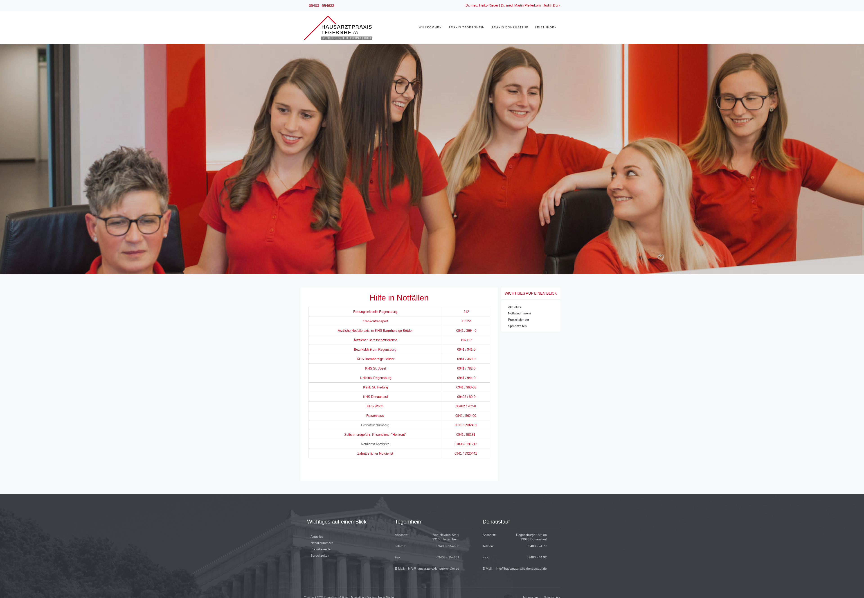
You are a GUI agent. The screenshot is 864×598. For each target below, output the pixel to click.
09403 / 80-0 (466, 397)
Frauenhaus (375, 415)
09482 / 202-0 (466, 406)
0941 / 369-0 (466, 359)
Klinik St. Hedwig (375, 387)
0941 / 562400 (465, 415)
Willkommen (430, 27)
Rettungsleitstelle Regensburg (375, 312)
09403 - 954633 (447, 546)
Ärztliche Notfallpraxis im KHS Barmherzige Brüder (375, 330)
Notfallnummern (519, 313)
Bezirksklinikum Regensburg (375, 349)
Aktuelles (514, 307)
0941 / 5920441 (465, 453)
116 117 (466, 340)
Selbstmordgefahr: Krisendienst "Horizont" (375, 434)
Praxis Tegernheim (467, 27)
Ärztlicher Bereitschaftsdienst (375, 340)
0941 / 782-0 (466, 368)
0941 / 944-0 (466, 378)
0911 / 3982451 (466, 425)
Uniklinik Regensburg (375, 378)
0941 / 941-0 (465, 349)
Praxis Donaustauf (510, 27)
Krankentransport (375, 321)
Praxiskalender (518, 319)
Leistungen (546, 27)
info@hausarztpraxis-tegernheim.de (433, 568)
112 (466, 312)
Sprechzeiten (517, 326)
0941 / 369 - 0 (466, 330)
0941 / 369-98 (466, 387)
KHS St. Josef (375, 368)
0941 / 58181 (465, 434)
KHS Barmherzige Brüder (375, 359)
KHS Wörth (375, 406)
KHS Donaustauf (375, 397)
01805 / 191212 (465, 444)
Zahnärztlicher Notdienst (375, 453)
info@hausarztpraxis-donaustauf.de (521, 568)
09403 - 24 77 (537, 546)
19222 (466, 321)
